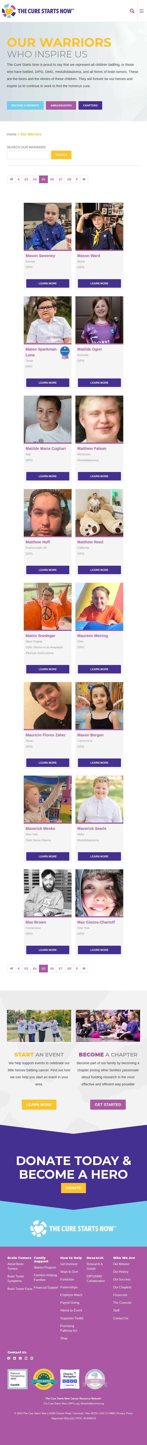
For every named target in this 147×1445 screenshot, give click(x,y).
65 (43, 179)
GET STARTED (108, 1105)
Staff (116, 1310)
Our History (120, 1271)
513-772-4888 (107, 1413)
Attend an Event (71, 1310)
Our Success (122, 1279)
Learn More (48, 283)
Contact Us (120, 1318)
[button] (142, 11)
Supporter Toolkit (71, 1318)
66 (52, 179)
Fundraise (67, 1279)
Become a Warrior (25, 105)
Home (11, 134)
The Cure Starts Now (54, 1403)
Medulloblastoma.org (92, 1403)
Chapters (90, 105)
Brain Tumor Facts (19, 1288)
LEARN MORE (39, 1105)
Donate (73, 1188)
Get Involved (68, 1264)
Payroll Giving (69, 1302)
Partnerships (69, 1287)
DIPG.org (74, 1403)
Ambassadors (61, 105)
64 (35, 179)
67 (61, 179)
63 (26, 179)
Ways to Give (69, 1271)
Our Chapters (122, 1287)
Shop (64, 1338)
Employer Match (71, 1295)
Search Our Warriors (26, 147)
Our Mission (121, 1264)
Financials (120, 1295)
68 (69, 179)
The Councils (122, 1302)
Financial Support (46, 1287)
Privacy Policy (125, 1413)
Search (61, 154)
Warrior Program (45, 1267)
